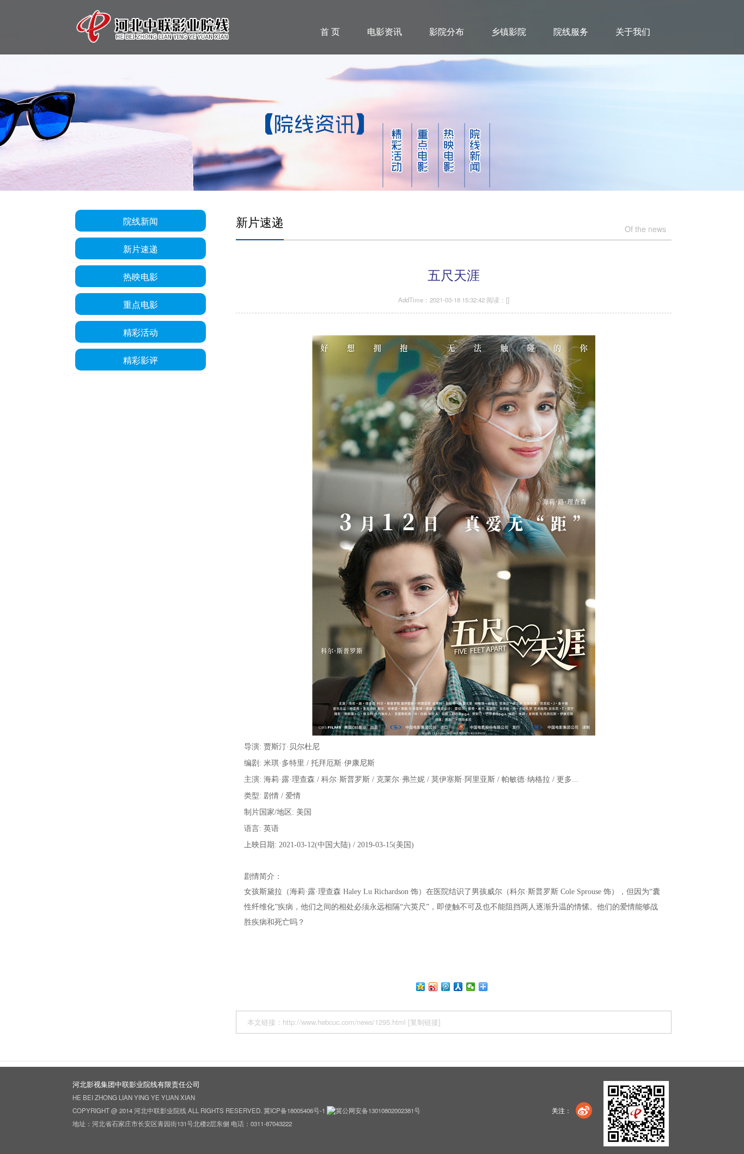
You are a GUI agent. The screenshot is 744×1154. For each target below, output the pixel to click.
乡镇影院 (508, 31)
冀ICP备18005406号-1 (294, 1110)
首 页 (330, 31)
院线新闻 (140, 221)
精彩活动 (140, 332)
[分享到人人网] (458, 986)
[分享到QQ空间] (420, 986)
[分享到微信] (470, 986)
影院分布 (446, 31)
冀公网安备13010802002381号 (378, 1110)
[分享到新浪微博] (433, 986)
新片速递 (140, 248)
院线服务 (570, 31)
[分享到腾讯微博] (445, 986)
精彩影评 (140, 360)
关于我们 (632, 31)
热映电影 (140, 276)
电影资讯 (384, 31)
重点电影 (140, 304)
